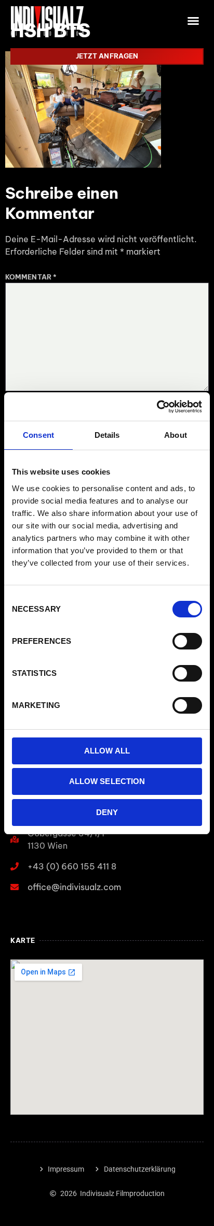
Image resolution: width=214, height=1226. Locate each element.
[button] (193, 20)
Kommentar (31, 277)
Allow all (107, 750)
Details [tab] (107, 435)
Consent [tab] (38, 435)
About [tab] (175, 435)
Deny (107, 812)
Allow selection (107, 781)
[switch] (187, 641)
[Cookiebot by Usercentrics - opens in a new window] (156, 406)
